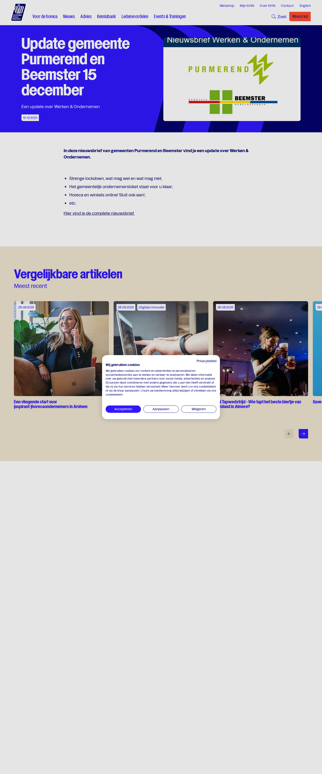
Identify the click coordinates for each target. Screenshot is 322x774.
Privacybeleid (206, 361)
